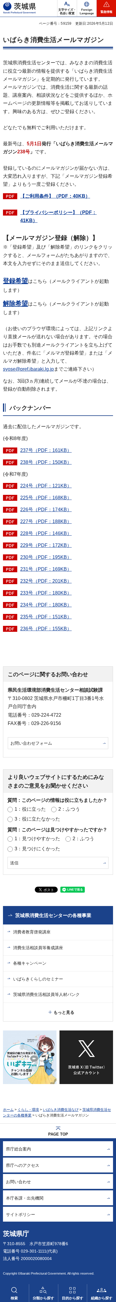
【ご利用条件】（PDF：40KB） (55, 196)
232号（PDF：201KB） (46, 581)
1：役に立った (30, 809)
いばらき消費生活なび (61, 1110)
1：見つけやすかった (37, 838)
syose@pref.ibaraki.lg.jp (28, 369)
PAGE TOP (58, 1134)
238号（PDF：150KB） (46, 462)
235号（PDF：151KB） (46, 616)
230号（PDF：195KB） (46, 557)
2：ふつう (69, 809)
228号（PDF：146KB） (46, 533)
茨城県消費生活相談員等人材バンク (46, 994)
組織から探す (101, 1298)
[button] (86, 8)
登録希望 (15, 280)
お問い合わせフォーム (31, 743)
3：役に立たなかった (37, 818)
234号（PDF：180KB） (46, 604)
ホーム (8, 1110)
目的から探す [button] (72, 1298)
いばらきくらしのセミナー (38, 979)
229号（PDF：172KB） (46, 545)
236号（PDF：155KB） (46, 628)
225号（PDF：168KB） (46, 497)
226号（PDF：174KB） (46, 509)
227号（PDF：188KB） (46, 521)
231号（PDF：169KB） (46, 569)
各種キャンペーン (29, 963)
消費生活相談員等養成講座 (38, 947)
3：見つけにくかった (37, 848)
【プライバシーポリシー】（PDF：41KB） (58, 216)
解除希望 (15, 303)
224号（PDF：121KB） (46, 485)
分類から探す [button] (43, 1298)
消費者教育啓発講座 (32, 932)
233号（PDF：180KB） (46, 592)
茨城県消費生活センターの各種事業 (53, 915)
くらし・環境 (28, 1110)
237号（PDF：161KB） (46, 450)
